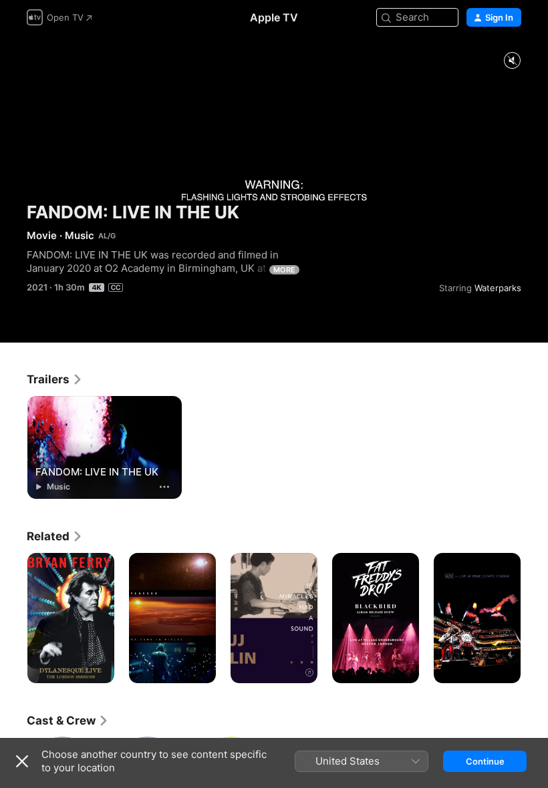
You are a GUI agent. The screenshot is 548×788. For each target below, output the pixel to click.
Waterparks (497, 287)
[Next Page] (534, 618)
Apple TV (274, 17)
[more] (164, 486)
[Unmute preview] (512, 61)
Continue (485, 761)
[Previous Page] (13, 618)
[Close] (22, 761)
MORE (284, 269)
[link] (55, 379)
